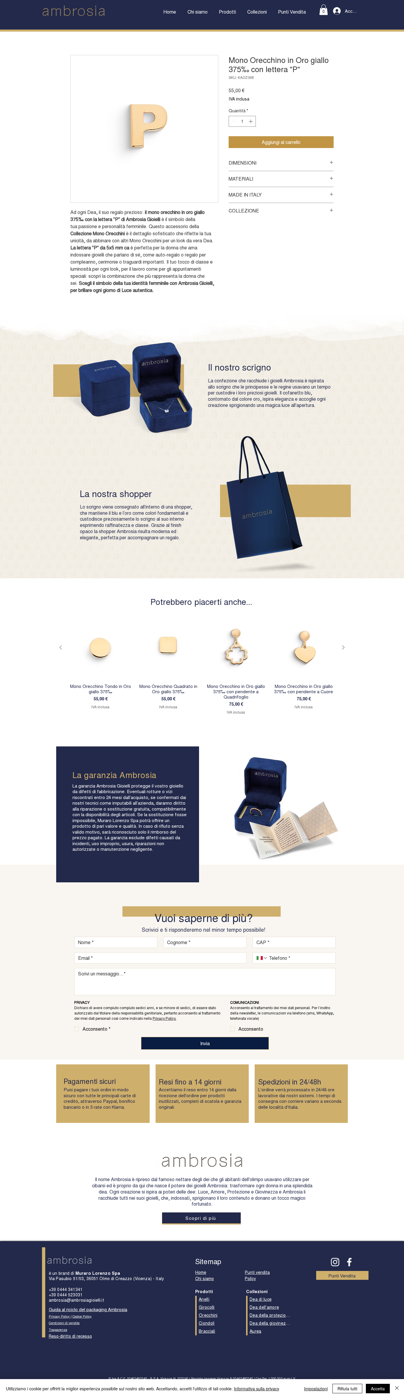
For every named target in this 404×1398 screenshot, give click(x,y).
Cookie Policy (82, 1316)
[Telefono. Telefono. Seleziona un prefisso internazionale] (262, 958)
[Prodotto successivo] (343, 647)
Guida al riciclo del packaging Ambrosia (88, 1309)
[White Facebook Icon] (349, 1262)
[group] (202, 665)
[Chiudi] (396, 1388)
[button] (227, 12)
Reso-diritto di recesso (70, 1336)
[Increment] (251, 121)
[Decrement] (233, 121)
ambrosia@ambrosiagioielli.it (76, 1300)
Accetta (378, 1388)
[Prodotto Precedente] (60, 647)
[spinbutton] (242, 121)
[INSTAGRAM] (335, 1262)
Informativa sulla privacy (256, 1388)
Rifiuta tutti (347, 1388)
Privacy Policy (60, 1316)
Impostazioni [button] (316, 1388)
